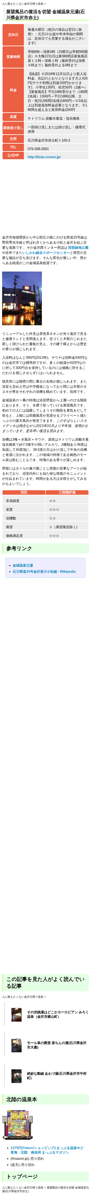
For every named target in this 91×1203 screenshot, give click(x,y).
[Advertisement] (45, 775)
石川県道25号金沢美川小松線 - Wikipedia (44, 571)
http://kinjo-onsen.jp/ (44, 157)
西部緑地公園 (78, 247)
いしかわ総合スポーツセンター (46, 252)
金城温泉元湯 (23, 565)
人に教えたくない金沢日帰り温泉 (22, 3)
